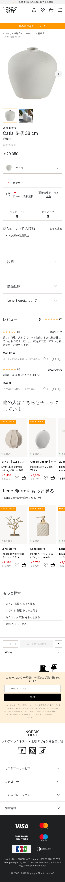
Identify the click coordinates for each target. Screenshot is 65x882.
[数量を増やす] (15, 644)
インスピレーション (18, 795)
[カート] (51, 10)
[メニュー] (60, 10)
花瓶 (40, 33)
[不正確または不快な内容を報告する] (59, 359)
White (8, 652)
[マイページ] (34, 10)
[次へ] (58, 74)
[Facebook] (22, 750)
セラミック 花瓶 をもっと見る (23, 617)
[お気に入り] (42, 10)
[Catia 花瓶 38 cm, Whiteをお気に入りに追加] (58, 644)
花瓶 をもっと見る (16, 623)
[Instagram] (32, 750)
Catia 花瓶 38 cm (12, 36)
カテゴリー (12, 781)
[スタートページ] (10, 10)
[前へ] (6, 74)
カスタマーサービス (18, 768)
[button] (9, 145)
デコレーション (28, 33)
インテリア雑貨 (10, 33)
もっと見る (55, 228)
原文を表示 (34, 359)
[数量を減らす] (5, 644)
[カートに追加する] (24, 478)
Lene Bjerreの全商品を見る (20, 497)
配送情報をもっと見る (48, 194)
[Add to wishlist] (17, 478)
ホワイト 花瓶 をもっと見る (22, 610)
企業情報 (10, 808)
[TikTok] (43, 750)
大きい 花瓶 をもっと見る (20, 603)
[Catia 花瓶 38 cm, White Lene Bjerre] (32, 73)
